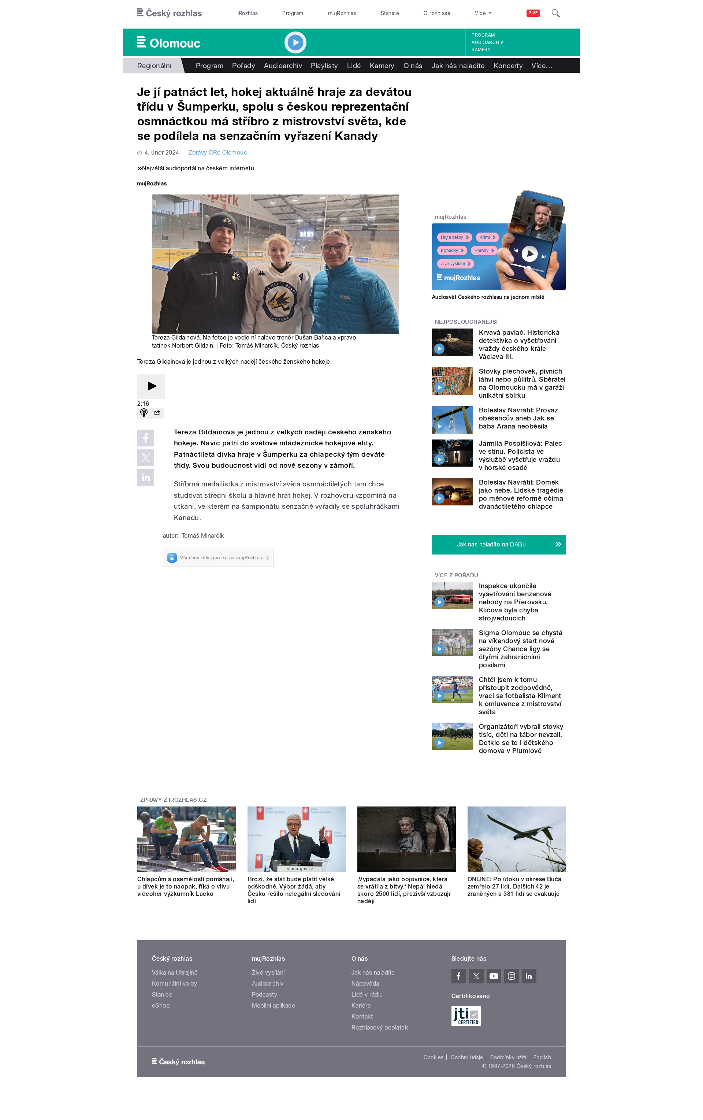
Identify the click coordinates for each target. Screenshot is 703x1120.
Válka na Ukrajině (175, 972)
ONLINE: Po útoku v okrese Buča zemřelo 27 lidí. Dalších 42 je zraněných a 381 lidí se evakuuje (515, 886)
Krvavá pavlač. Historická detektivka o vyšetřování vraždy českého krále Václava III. (519, 344)
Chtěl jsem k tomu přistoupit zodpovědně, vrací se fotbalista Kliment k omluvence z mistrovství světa (520, 696)
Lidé (354, 66)
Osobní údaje (467, 1057)
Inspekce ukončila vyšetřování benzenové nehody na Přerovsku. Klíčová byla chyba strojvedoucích (515, 602)
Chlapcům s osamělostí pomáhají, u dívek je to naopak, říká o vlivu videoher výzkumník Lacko (185, 886)
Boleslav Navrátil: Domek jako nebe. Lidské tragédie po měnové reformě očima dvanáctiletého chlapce (521, 494)
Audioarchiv (487, 42)
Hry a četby (452, 237)
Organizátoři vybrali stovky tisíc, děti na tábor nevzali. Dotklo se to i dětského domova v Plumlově (521, 738)
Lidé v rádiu (367, 994)
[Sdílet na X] (145, 457)
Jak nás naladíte (458, 66)
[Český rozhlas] (169, 13)
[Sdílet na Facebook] (145, 438)
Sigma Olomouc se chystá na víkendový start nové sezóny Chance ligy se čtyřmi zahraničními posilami (520, 649)
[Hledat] (556, 13)
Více (542, 66)
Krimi (485, 237)
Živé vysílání (453, 263)
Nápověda (365, 983)
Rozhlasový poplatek (380, 1027)
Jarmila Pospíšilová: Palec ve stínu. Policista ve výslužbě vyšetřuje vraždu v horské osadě (520, 455)
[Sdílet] (157, 413)
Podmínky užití (508, 1057)
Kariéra (361, 1005)
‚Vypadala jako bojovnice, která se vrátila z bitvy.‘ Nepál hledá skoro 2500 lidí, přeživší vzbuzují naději (403, 890)
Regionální (154, 66)
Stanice (390, 13)
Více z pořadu (457, 575)
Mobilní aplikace (273, 1005)
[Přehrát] (151, 386)
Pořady (243, 66)
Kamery (481, 49)
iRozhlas (248, 13)
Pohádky (449, 250)
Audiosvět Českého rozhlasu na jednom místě (488, 297)
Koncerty (508, 66)
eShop (161, 1005)
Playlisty (324, 66)
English (542, 1057)
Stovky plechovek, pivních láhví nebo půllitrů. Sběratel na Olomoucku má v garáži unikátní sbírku (522, 383)
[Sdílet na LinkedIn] (145, 477)
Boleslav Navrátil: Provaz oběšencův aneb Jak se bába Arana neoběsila (518, 418)
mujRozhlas (342, 13)
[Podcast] (143, 413)
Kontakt (362, 1016)
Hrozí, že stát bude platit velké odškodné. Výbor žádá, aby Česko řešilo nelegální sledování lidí (294, 890)
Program (292, 13)
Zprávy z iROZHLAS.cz (173, 800)
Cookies (433, 1057)
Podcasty (265, 994)
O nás (413, 66)
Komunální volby (174, 983)
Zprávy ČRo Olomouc (218, 152)
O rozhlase (437, 13)
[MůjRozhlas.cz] (152, 184)
